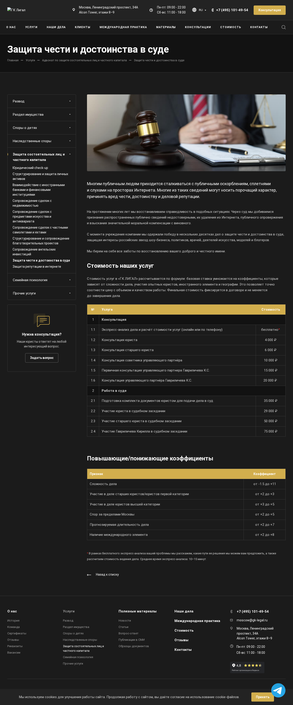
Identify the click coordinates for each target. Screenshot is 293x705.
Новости (125, 620)
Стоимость (184, 630)
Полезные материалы (138, 611)
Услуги (69, 611)
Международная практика (197, 621)
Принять (262, 697)
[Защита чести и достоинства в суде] (186, 133)
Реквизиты (15, 646)
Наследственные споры (32, 141)
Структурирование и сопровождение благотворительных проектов (41, 241)
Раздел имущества (28, 114)
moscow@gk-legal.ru (252, 620)
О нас (12, 611)
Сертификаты (16, 633)
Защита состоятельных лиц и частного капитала (39, 157)
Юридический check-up (30, 168)
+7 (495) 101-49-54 (232, 10)
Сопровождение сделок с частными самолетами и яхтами (40, 230)
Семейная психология (30, 280)
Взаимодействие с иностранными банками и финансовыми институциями (39, 189)
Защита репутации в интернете (37, 266)
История (13, 620)
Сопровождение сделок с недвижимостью (32, 203)
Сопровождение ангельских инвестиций (34, 252)
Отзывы (13, 639)
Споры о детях (25, 128)
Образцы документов (134, 646)
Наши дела (183, 611)
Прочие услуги (24, 293)
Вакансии (13, 652)
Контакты (183, 650)
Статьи (123, 627)
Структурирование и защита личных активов (40, 176)
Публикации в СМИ (132, 639)
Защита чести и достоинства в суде (41, 260)
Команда (13, 627)
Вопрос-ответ (128, 633)
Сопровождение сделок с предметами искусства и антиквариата (32, 216)
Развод (18, 101)
